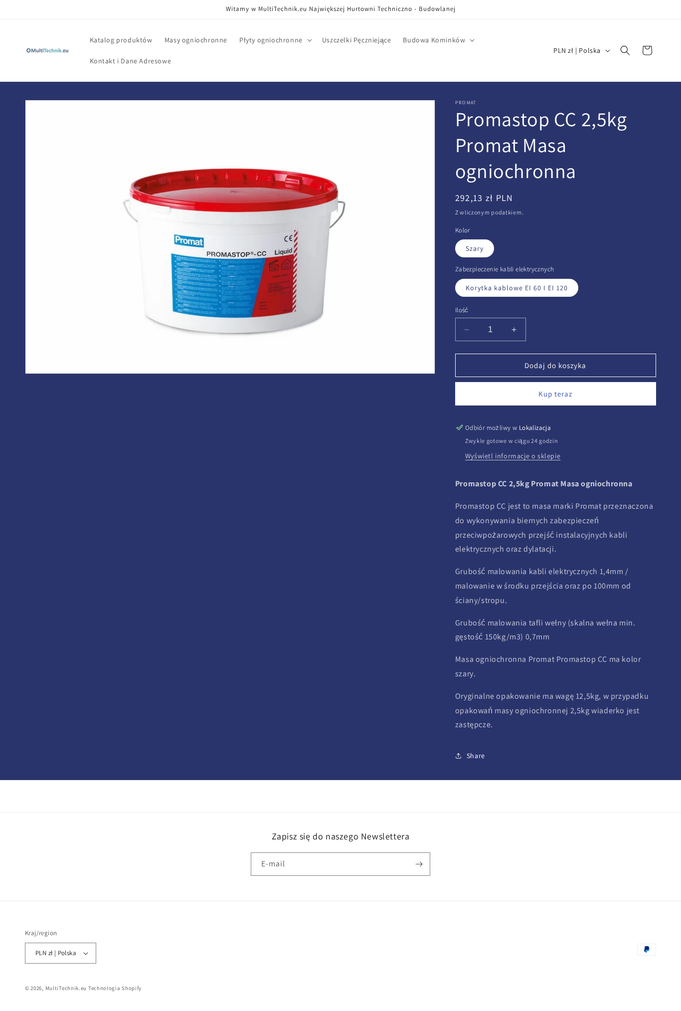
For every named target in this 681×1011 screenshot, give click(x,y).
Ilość (462, 310)
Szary (475, 248)
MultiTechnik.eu (66, 988)
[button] (274, 39)
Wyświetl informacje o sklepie (512, 455)
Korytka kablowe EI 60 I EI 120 (517, 287)
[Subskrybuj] (419, 864)
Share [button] (476, 755)
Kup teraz (555, 394)
